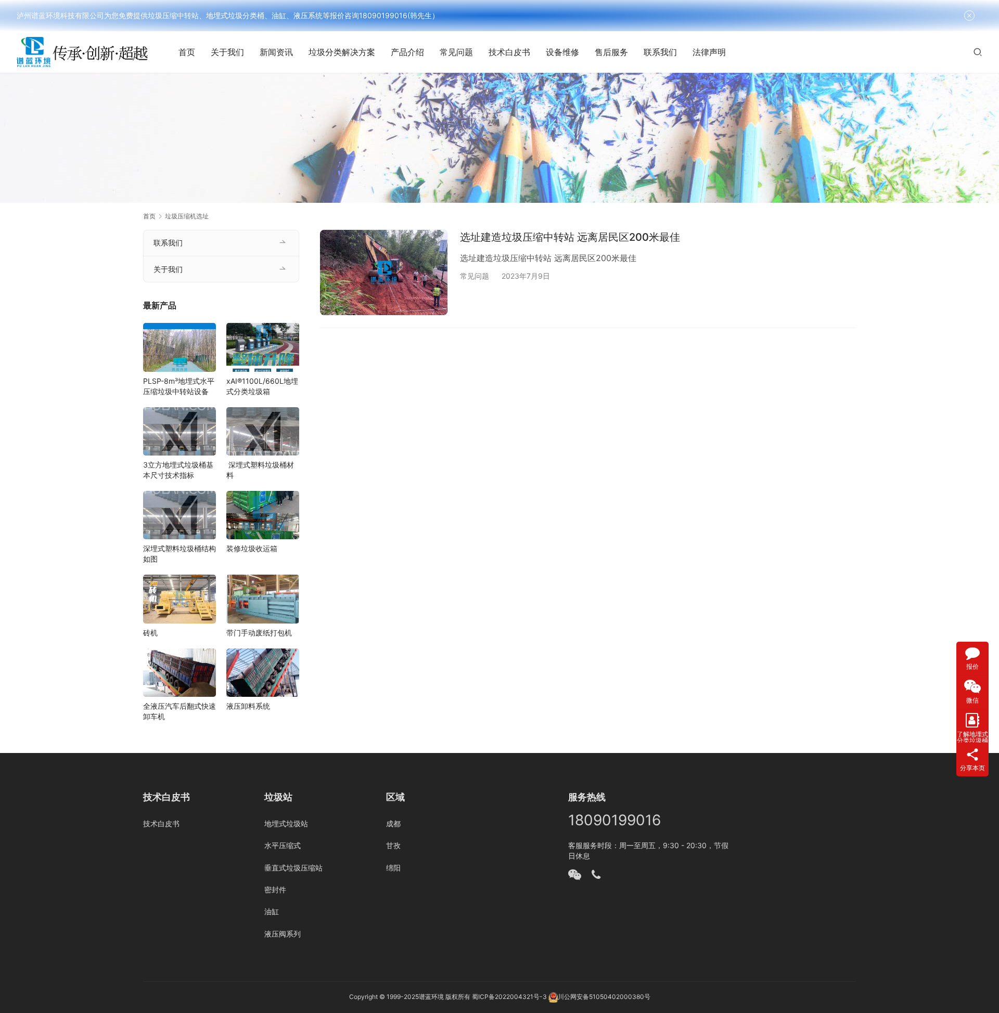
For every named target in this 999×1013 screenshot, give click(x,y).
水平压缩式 (282, 845)
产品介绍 (407, 52)
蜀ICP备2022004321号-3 (509, 997)
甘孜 (393, 845)
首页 (186, 52)
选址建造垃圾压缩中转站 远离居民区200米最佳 (570, 237)
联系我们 (660, 52)
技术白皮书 (509, 52)
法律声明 (709, 52)
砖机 (150, 632)
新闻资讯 (276, 52)
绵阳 (393, 867)
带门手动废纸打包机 (259, 632)
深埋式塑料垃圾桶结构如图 (179, 553)
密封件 (275, 889)
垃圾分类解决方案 (342, 52)
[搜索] (977, 51)
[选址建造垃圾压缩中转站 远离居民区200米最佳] (383, 272)
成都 (393, 823)
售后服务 (611, 52)
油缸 (271, 911)
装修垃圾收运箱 (251, 548)
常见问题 (456, 52)
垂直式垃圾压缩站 (293, 867)
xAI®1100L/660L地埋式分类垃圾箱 (262, 386)
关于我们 (227, 52)
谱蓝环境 (431, 997)
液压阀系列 (282, 933)
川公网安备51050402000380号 (604, 997)
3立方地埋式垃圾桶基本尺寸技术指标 (178, 469)
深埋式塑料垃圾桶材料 (260, 469)
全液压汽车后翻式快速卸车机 (179, 711)
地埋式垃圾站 (286, 823)
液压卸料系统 (248, 706)
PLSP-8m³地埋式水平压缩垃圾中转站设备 (178, 386)
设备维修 (562, 52)
